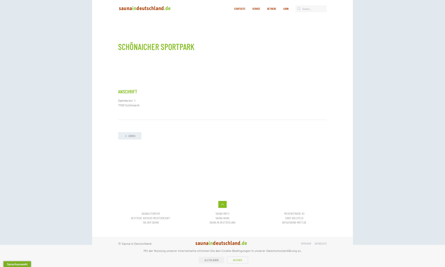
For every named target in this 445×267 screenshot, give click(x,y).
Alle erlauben (212, 260)
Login (286, 8)
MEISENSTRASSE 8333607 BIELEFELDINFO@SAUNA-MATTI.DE (294, 218)
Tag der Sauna (151, 222)
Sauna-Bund (222, 218)
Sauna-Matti (222, 213)
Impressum (306, 243)
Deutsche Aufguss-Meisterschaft (150, 218)
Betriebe (271, 8)
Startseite (239, 8)
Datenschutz (321, 243)
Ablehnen (237, 260)
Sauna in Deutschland (222, 222)
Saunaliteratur (150, 213)
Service (256, 8)
